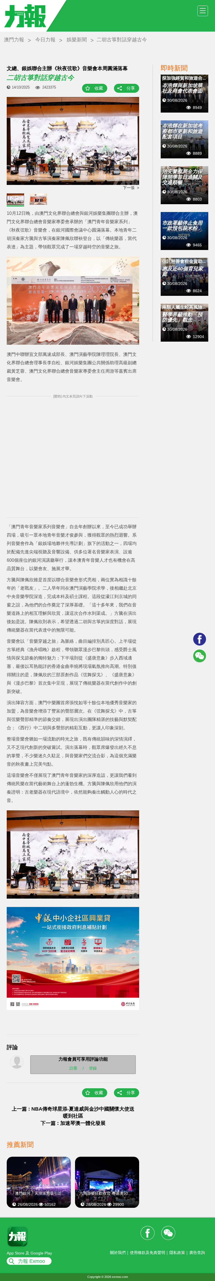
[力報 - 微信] (200, 656)
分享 (131, 88)
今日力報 (45, 39)
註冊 (73, 1068)
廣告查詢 (197, 1252)
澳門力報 (14, 39)
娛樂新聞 (77, 39)
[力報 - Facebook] (200, 639)
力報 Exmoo (31, 1261)
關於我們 (118, 1252)
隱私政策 (177, 1252)
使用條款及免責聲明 (147, 1252)
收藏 (99, 88)
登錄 (93, 1068)
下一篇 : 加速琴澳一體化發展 (73, 1123)
